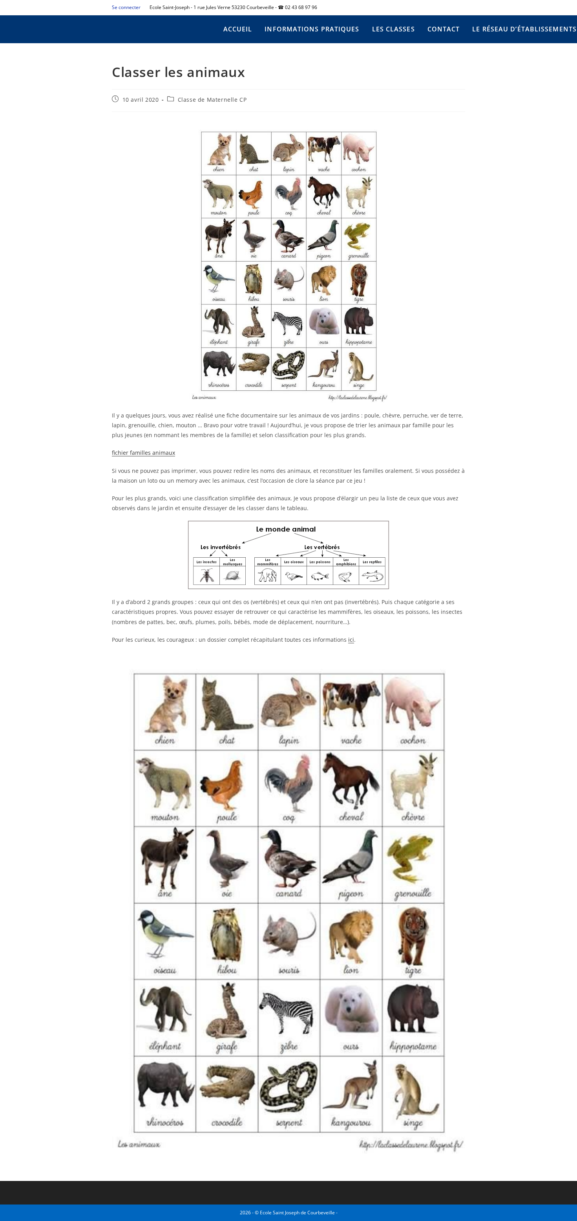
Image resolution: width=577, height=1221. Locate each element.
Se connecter (126, 7)
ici (351, 639)
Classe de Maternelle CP (212, 99)
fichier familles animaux (143, 452)
